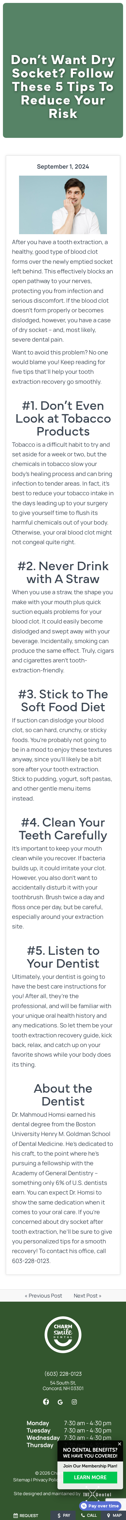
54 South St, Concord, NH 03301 (63, 1385)
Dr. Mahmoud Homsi (39, 1114)
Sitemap (21, 1480)
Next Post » (88, 1295)
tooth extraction (79, 242)
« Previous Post (43, 1295)
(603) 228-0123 (63, 1374)
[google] (60, 1402)
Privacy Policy (47, 1480)
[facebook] (46, 1402)
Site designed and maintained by (47, 1493)
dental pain (47, 339)
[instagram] (74, 1402)
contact (57, 1251)
